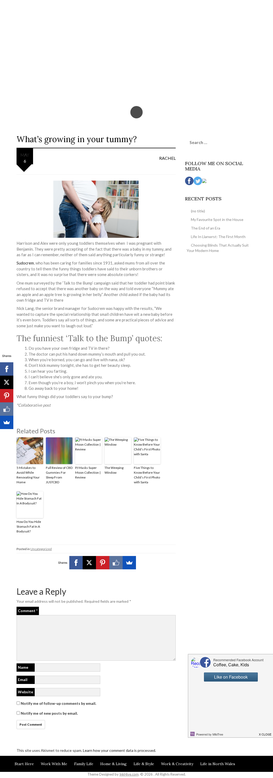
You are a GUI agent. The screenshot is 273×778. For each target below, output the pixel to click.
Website (25, 692)
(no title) (198, 211)
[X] (89, 562)
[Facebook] (76, 562)
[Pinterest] (102, 562)
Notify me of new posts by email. (49, 713)
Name (23, 667)
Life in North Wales (217, 763)
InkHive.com (129, 774)
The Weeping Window (114, 470)
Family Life (83, 763)
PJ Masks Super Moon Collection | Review (88, 472)
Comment (28, 610)
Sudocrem (25, 262)
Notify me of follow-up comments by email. (58, 703)
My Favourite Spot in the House (217, 219)
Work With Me (54, 763)
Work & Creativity (177, 763)
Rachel (167, 158)
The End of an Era (205, 228)
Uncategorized (41, 549)
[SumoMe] (129, 562)
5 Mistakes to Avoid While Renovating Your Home (28, 475)
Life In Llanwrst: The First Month (218, 236)
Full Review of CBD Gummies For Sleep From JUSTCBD (59, 475)
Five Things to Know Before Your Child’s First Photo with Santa (147, 475)
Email (22, 679)
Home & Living (113, 763)
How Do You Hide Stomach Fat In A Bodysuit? (29, 526)
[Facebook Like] (116, 562)
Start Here (24, 763)
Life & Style (144, 763)
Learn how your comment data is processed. (119, 750)
